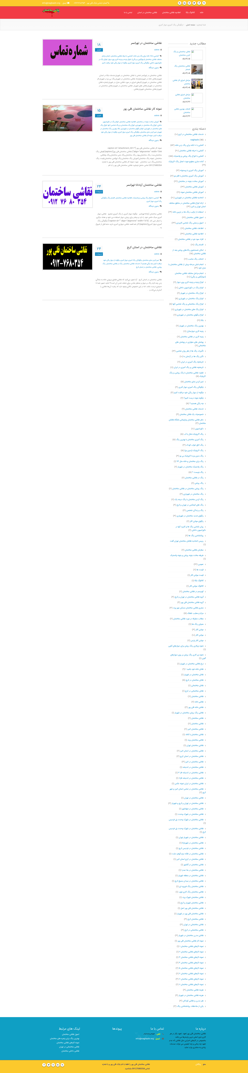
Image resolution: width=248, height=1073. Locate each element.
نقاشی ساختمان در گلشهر (194, 864)
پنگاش (198, 1064)
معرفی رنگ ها (198, 624)
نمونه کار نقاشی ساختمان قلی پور (142, 109)
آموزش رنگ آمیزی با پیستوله (192, 170)
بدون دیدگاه (154, 68)
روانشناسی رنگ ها (196, 535)
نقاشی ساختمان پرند (196, 740)
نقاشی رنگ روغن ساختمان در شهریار (189, 713)
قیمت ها (200, 570)
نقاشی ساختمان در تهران (194, 798)
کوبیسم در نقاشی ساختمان (193, 591)
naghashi (194, 140)
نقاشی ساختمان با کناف (194, 734)
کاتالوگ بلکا (190, 12)
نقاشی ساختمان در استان (147, 12)
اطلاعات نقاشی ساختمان (194, 228)
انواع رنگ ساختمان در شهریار (192, 293)
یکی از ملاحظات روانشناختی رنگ (190, 1006)
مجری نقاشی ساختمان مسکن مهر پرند (188, 608)
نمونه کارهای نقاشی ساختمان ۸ (191, 984)
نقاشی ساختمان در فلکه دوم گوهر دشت (188, 854)
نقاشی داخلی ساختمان (70, 1051)
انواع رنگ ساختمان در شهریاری (146, 125)
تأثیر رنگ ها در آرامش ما (193, 356)
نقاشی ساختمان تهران (195, 745)
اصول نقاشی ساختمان (195, 217)
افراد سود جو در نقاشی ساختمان (191, 239)
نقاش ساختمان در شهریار (194, 674)
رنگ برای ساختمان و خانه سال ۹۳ (190, 461)
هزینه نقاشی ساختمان (195, 990)
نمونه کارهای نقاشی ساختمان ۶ (191, 973)
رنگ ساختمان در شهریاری (193, 494)
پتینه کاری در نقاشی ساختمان (192, 337)
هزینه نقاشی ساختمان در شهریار (191, 995)
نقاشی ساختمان (197, 696)
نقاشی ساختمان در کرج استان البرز (190, 859)
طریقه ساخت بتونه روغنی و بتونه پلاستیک (187, 555)
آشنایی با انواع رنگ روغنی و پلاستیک (146, 197)
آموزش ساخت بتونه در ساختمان (148, 121)
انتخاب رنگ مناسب (196, 259)
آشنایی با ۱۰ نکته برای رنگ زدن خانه (189, 145)
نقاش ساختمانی (197, 685)
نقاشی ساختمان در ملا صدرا (193, 870)
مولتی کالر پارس (197, 640)
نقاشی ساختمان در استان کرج (144, 247)
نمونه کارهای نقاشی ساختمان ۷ (191, 979)
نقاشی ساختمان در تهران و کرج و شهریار (188, 803)
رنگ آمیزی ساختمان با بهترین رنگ (190, 439)
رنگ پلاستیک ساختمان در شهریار (191, 467)
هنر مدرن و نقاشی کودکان (193, 1001)
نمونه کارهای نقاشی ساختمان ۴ (191, 963)
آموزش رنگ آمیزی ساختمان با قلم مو (189, 176)
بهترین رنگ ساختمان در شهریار (191, 326)
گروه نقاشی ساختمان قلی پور (192, 602)
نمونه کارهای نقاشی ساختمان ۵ (191, 968)
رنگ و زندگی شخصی (195, 510)
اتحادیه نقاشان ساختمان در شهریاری (189, 197)
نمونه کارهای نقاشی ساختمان (68, 1042)
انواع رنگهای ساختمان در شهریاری (132, 128)
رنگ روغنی (199, 483)
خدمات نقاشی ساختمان (131, 263)
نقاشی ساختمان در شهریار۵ (193, 843)
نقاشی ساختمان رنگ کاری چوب (191, 892)
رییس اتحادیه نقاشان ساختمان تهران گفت (187, 541)
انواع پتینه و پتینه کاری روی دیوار (119, 59)
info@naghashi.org (145, 1038)
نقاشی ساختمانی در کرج (194, 930)
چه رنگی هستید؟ (197, 403)
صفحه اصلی (190, 25)
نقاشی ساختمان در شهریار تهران (191, 837)
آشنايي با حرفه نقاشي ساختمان (122, 56)
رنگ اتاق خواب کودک (195, 445)
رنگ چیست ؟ (198, 472)
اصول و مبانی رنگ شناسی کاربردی (190, 223)
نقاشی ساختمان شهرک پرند (193, 897)
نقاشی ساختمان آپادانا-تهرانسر (144, 185)
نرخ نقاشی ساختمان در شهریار (192, 664)
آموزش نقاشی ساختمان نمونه (192, 192)
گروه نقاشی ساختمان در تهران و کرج (189, 597)
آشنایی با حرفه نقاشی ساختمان (191, 150)
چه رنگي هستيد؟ (147, 263)
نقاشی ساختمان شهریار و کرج (192, 903)
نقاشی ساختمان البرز (196, 729)
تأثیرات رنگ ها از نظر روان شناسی (190, 351)
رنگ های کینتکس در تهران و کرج (190, 505)
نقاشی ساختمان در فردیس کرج (191, 848)
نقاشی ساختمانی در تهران (193, 924)
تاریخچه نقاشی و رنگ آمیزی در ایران (189, 367)
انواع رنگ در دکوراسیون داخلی (191, 287)
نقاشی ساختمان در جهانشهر (193, 809)
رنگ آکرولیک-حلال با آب (194, 434)
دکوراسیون (199, 429)
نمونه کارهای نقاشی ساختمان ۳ (191, 957)
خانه (201, 12)
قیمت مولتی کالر (197, 575)
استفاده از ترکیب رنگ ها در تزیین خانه (188, 212)
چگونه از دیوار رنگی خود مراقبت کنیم (114, 62)
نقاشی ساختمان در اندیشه (193, 767)
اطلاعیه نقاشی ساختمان (171, 12)
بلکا (202, 320)
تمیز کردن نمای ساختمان (148, 132)
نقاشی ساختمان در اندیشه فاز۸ (191, 778)
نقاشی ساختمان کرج (196, 919)
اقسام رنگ (111, 197)
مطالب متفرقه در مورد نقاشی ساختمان (188, 619)
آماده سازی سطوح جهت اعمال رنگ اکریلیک (186, 161)
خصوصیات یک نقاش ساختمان (192, 414)
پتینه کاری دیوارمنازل (195, 331)
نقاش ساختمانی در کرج (194, 691)
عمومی (201, 564)
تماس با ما (128, 12)
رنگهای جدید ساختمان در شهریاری (190, 516)
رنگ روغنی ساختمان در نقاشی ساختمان (188, 488)
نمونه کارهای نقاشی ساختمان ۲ (191, 952)
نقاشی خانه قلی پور (196, 707)
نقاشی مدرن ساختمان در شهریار (191, 935)
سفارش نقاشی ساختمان (194, 550)
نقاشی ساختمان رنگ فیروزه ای (191, 886)
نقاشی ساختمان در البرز (194, 762)
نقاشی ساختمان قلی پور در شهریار (190, 913)
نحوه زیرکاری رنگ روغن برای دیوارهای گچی (186, 646)
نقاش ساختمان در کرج (195, 680)
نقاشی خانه (199, 702)
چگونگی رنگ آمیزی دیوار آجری (138, 62)
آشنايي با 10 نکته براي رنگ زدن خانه (146, 56)
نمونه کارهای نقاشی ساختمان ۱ (192, 946)
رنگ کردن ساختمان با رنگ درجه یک (189, 499)
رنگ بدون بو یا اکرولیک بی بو (192, 456)
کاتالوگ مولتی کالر (196, 586)
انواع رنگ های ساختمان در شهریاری (189, 309)
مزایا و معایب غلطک (195, 613)
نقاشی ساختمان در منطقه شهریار (191, 875)
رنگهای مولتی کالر (197, 521)
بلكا (119, 128)
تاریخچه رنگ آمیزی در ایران (192, 362)
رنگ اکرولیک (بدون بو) (194, 450)
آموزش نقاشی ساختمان (194, 187)
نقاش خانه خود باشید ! (195, 669)
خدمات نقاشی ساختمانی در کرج (189, 134)
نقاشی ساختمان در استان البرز (192, 751)
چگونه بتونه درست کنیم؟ (194, 398)
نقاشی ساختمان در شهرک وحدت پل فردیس (186, 819)
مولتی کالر (200, 629)
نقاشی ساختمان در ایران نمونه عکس (189, 783)
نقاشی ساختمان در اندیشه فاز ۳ (191, 772)
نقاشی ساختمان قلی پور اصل (192, 908)
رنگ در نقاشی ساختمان (114, 263)
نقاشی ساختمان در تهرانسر (146, 43)
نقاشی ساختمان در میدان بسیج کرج (189, 881)
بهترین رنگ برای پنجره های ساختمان (64, 1038)
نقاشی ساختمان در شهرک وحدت (191, 814)
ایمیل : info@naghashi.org (54, 3)
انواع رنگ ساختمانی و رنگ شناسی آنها (121, 125)
